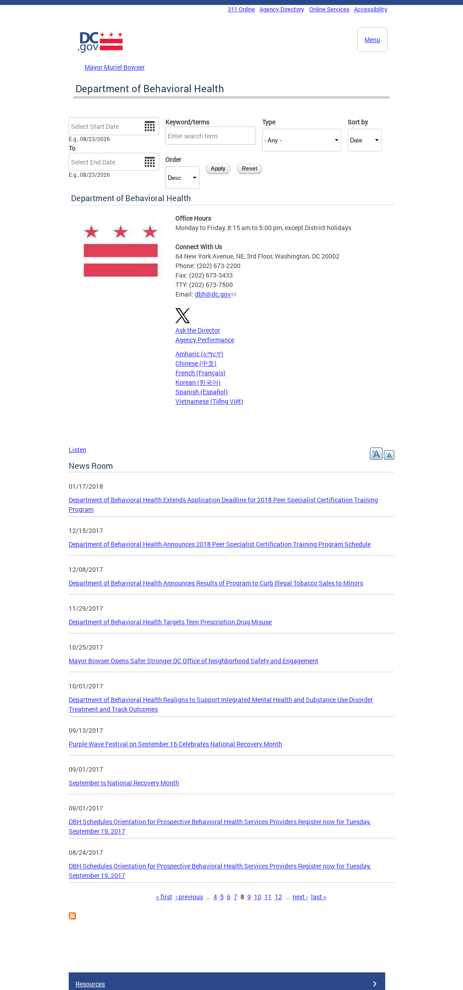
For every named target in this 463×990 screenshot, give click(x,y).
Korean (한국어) (198, 382)
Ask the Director (197, 330)
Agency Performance (204, 339)
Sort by (358, 122)
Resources (90, 984)
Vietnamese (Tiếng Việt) (209, 401)
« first (164, 896)
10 (257, 896)
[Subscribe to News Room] (72, 917)
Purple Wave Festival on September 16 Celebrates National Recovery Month (175, 744)
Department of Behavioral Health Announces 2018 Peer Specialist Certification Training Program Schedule (220, 544)
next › (300, 896)
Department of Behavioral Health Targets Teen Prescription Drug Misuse (170, 622)
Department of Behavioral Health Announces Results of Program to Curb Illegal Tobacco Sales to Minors (216, 583)
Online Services (329, 9)
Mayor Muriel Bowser (115, 67)
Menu (372, 39)
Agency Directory (282, 9)
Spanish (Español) (201, 391)
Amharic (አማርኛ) (199, 353)
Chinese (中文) (196, 363)
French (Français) (200, 372)
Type (268, 122)
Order (173, 159)
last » (318, 896)
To (72, 148)
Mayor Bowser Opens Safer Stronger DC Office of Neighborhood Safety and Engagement (193, 660)
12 (278, 896)
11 (268, 896)
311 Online (241, 9)
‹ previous (189, 896)
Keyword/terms (187, 122)
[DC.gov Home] (100, 51)
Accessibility (370, 9)
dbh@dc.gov (213, 294)
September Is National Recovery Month (124, 782)
